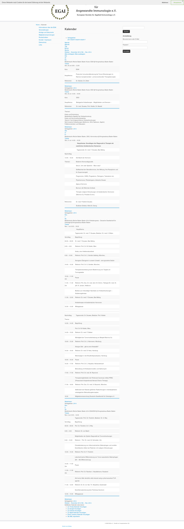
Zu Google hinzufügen (74, 509)
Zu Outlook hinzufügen (74, 511)
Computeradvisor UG (124, 523)
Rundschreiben (43, 37)
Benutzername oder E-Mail (131, 39)
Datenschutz (42, 42)
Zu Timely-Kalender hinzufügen (77, 507)
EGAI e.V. (111, 523)
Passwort (125, 45)
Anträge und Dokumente (46, 32)
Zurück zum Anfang (66, 526)
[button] (74, 505)
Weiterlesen (68, 86)
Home (38, 25)
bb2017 (83, 40)
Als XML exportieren (74, 516)
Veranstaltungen (44, 30)
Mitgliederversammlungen (47, 35)
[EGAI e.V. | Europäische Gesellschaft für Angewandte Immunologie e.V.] (60, 10)
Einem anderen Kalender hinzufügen (79, 514)
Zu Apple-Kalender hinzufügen (77, 512)
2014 (69, 40)
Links (40, 45)
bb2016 (78, 40)
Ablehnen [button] (165, 2)
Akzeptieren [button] (177, 2)
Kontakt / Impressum (45, 40)
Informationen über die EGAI (47, 27)
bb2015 (73, 40)
